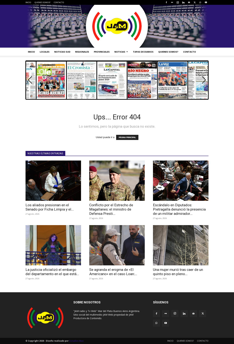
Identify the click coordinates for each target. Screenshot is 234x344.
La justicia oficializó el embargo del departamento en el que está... (52, 272)
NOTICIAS (119, 51)
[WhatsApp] (200, 2)
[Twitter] (194, 2)
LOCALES (45, 51)
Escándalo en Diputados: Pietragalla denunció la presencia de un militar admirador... (179, 209)
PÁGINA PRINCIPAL (127, 137)
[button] (204, 80)
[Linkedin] (183, 2)
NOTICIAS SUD (62, 51)
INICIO (28, 2)
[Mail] (189, 2)
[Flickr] (172, 2)
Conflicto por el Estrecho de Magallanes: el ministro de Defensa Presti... (111, 209)
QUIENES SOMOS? (42, 2)
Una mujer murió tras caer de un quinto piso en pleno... (178, 272)
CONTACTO (59, 2)
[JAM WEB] (117, 26)
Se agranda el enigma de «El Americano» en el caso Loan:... (113, 272)
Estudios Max (76, 340)
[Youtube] (205, 2)
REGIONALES (82, 51)
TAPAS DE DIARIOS (143, 51)
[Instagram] (177, 2)
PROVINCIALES (102, 51)
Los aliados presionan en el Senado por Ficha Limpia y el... (50, 207)
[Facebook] (166, 2)
